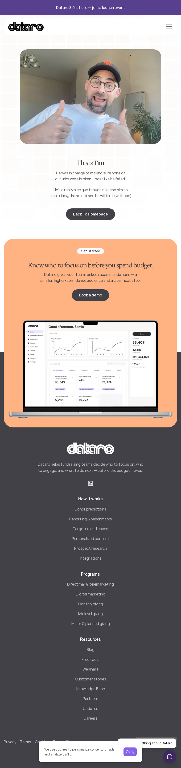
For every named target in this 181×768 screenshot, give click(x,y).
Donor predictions (90, 509)
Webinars (90, 669)
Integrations (91, 558)
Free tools (90, 659)
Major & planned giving (90, 623)
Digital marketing (90, 594)
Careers (90, 718)
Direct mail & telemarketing (90, 584)
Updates (90, 708)
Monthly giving (90, 604)
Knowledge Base (90, 688)
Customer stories (90, 679)
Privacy (10, 741)
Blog (91, 649)
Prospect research (90, 548)
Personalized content (90, 538)
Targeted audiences (90, 528)
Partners (90, 698)
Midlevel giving (90, 613)
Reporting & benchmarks (90, 519)
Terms (25, 741)
